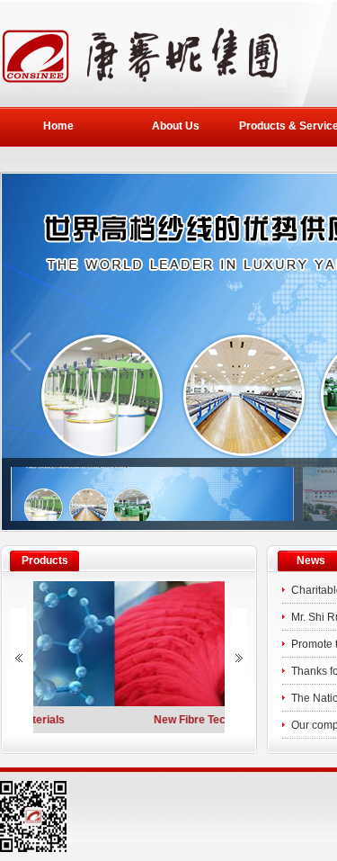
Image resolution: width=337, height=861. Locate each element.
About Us (176, 126)
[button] (21, 352)
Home (58, 126)
